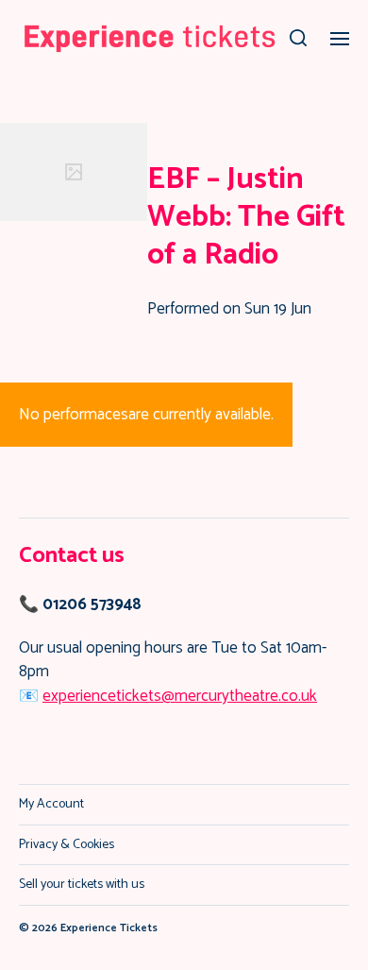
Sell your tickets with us (81, 884)
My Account (51, 804)
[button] (298, 38)
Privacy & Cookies (66, 845)
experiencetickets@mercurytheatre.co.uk (179, 696)
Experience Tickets (109, 928)
